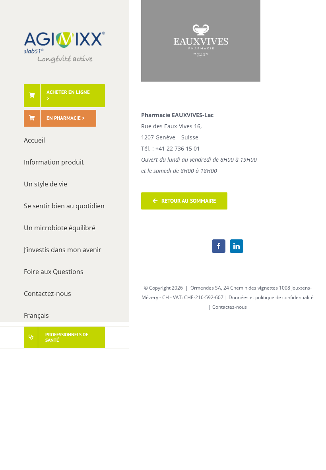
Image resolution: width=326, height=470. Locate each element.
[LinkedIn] (236, 246)
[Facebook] (218, 246)
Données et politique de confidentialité (271, 297)
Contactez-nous (229, 307)
